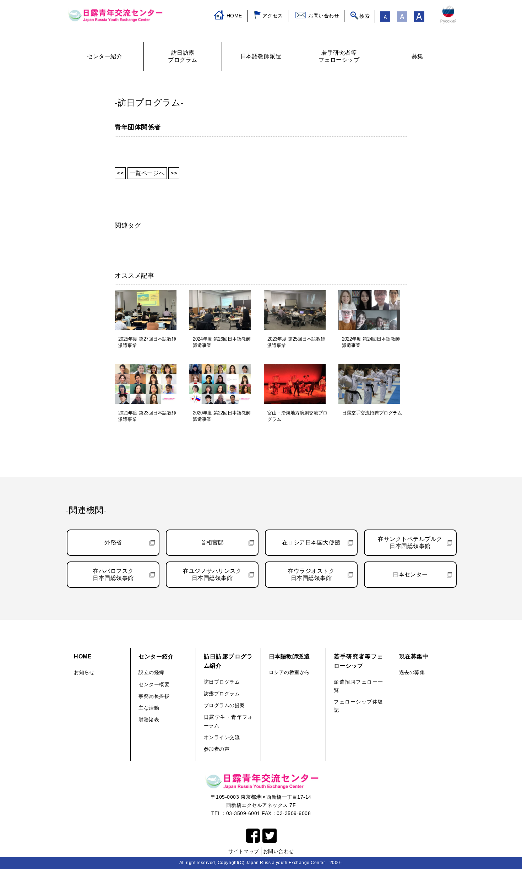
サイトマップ (243, 851)
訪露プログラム (222, 693)
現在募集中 (414, 656)
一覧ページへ (147, 173)
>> (173, 173)
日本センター (410, 574)
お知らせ (84, 672)
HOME (234, 15)
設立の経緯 (151, 672)
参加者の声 (217, 749)
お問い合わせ (323, 15)
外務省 (113, 542)
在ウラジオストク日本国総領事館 (311, 574)
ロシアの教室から (289, 672)
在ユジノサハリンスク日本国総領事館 (212, 574)
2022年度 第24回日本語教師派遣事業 (371, 342)
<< (120, 173)
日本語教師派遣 (289, 656)
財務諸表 (148, 719)
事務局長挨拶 (153, 696)
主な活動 (148, 708)
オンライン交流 (222, 737)
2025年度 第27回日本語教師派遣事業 (147, 342)
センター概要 (153, 684)
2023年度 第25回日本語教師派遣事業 (296, 342)
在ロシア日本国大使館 (311, 542)
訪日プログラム (222, 682)
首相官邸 (212, 542)
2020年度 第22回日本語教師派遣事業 (222, 416)
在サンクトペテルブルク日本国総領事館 (410, 542)
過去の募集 (412, 672)
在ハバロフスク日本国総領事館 (113, 574)
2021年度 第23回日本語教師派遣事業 (147, 416)
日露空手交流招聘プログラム (372, 413)
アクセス (272, 15)
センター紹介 (156, 656)
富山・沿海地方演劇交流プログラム (297, 416)
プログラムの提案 (224, 705)
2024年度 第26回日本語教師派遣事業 (222, 342)
